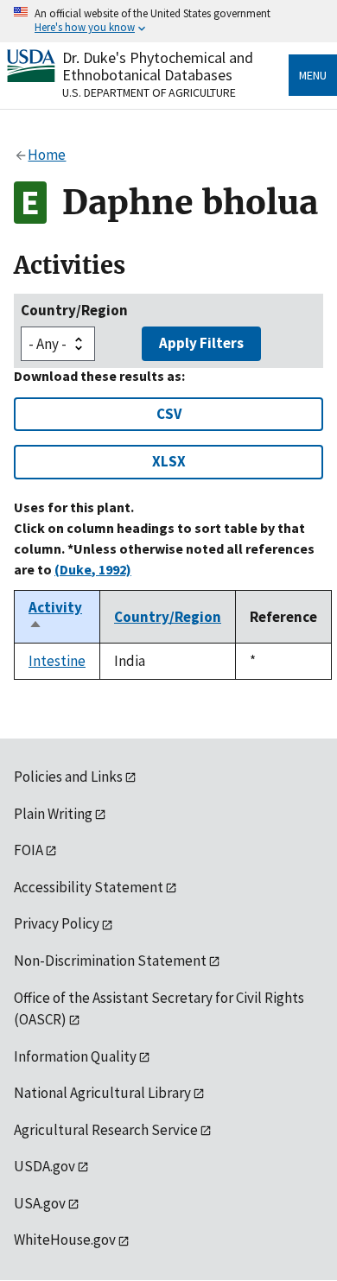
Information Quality (75, 1056)
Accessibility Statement (88, 887)
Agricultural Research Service (106, 1129)
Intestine (57, 660)
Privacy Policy (56, 923)
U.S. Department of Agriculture (149, 92)
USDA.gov (44, 1166)
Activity (55, 617)
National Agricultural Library (102, 1092)
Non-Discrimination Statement (110, 960)
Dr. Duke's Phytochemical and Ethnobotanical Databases (157, 66)
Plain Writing (53, 813)
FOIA (28, 849)
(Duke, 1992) (92, 569)
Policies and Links (68, 776)
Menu (313, 75)
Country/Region (74, 310)
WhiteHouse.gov (65, 1239)
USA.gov (40, 1203)
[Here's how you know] (168, 21)
